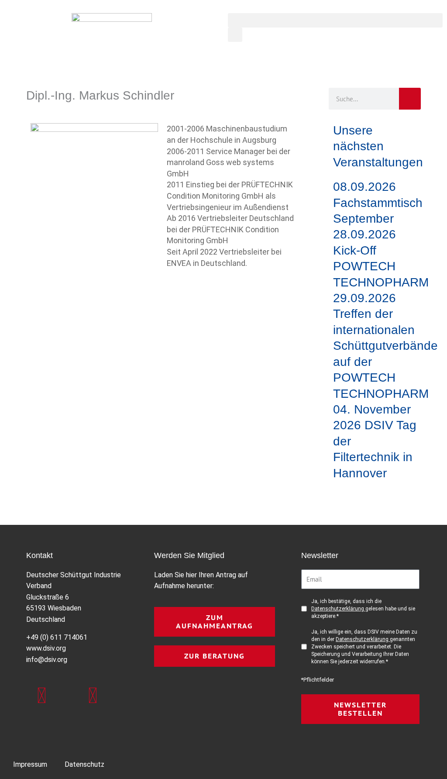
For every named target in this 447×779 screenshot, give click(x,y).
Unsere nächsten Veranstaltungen (378, 146)
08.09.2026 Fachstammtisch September (378, 202)
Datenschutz (84, 764)
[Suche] (410, 99)
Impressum (30, 764)
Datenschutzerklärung (338, 609)
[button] (335, 20)
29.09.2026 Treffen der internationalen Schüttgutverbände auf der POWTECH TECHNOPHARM (385, 345)
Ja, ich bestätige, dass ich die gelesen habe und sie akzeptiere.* (363, 608)
